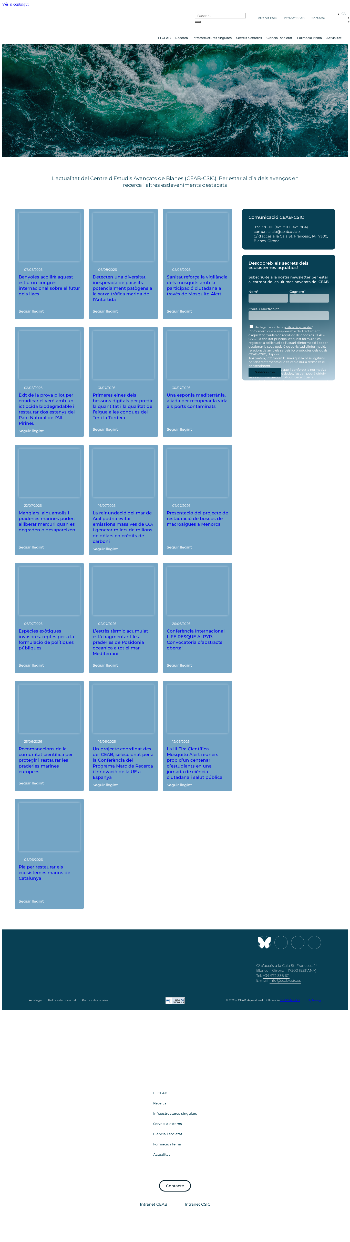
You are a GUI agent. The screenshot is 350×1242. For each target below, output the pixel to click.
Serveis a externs (249, 38)
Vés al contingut (15, 4)
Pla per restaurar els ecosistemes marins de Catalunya (44, 872)
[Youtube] (297, 942)
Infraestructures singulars (212, 38)
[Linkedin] (314, 942)
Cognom (297, 291)
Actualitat (334, 38)
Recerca (181, 38)
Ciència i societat (279, 38)
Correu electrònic (264, 309)
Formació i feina (309, 38)
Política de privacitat (62, 1000)
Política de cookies (95, 1000)
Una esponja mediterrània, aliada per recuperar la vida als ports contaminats (197, 400)
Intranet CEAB (294, 18)
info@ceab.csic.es (285, 980)
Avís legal (35, 1000)
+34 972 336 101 (276, 975)
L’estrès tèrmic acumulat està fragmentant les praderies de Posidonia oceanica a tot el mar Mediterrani (120, 642)
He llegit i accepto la (284, 327)
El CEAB (164, 38)
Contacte (318, 18)
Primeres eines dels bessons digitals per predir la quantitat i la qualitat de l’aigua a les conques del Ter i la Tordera (123, 406)
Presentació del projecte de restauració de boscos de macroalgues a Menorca (197, 518)
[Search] (198, 22)
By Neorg (314, 1000)
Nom (253, 291)
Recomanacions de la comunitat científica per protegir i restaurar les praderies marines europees (46, 760)
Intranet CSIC (267, 18)
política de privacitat (298, 327)
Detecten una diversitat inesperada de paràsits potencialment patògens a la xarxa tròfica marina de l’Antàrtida (122, 288)
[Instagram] (281, 942)
